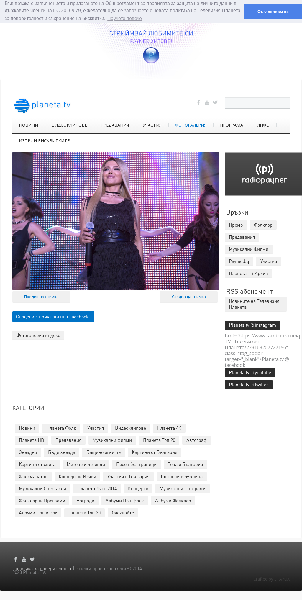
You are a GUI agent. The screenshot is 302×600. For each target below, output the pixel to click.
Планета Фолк (61, 428)
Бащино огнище (103, 452)
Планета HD (31, 440)
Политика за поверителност (42, 568)
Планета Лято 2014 (97, 488)
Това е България (185, 464)
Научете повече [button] (124, 18)
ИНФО (263, 125)
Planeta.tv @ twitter (248, 384)
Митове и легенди (86, 464)
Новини (27, 428)
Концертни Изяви (77, 476)
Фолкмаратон (33, 476)
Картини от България (154, 452)
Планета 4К (169, 428)
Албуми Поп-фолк (125, 500)
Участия (95, 428)
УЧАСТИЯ (152, 125)
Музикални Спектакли (42, 488)
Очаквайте (123, 512)
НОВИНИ (28, 125)
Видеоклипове (130, 428)
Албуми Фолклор (173, 500)
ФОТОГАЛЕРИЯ (190, 125)
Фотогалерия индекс (38, 335)
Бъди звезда (61, 452)
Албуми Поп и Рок (38, 512)
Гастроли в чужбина (182, 476)
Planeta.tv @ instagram (252, 325)
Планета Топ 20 (159, 440)
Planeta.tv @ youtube (250, 372)
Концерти (138, 488)
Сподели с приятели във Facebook (52, 316)
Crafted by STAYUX (271, 579)
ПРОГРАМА (231, 125)
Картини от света (37, 464)
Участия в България (128, 476)
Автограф (196, 440)
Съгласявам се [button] (273, 11)
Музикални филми (112, 440)
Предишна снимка (41, 296)
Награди (85, 500)
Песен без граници (136, 464)
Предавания (68, 440)
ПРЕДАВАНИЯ (115, 125)
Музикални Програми (183, 488)
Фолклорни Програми (42, 500)
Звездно (28, 452)
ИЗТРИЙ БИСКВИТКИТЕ (44, 140)
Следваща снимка (189, 296)
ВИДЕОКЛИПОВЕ (69, 125)
